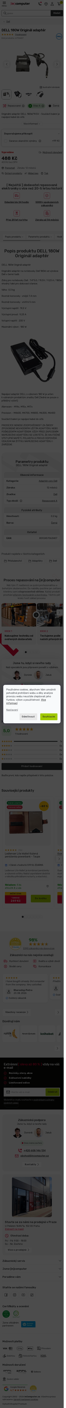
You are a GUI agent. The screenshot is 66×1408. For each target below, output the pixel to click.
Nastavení (12, 709)
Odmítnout (28, 716)
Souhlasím (49, 716)
